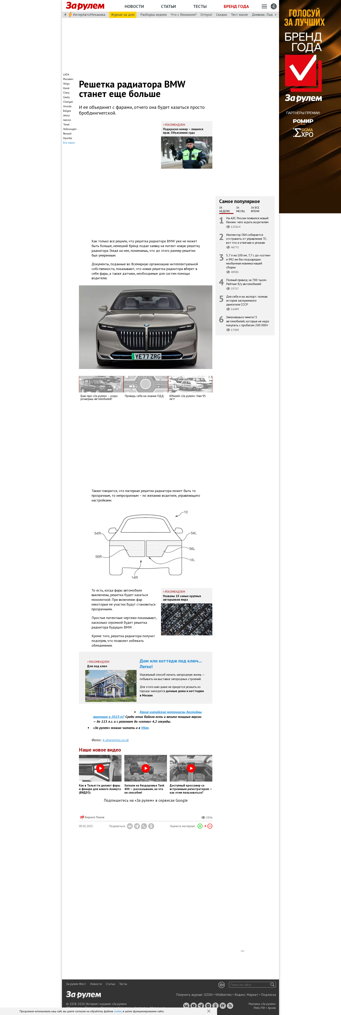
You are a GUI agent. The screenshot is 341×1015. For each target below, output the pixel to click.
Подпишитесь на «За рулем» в (146, 800)
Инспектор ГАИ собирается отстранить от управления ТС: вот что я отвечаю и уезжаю (246, 239)
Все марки (69, 142)
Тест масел (239, 14)
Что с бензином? (184, 14)
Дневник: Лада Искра (268, 14)
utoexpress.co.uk (115, 740)
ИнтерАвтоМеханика (89, 14)
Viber (144, 727)
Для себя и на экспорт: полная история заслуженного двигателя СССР (246, 300)
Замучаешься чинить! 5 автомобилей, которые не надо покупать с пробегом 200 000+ (247, 321)
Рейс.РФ (259, 1008)
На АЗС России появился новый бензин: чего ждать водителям (247, 220)
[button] (209, 1011)
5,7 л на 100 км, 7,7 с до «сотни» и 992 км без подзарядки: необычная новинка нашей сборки (248, 261)
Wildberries (223, 994)
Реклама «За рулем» (262, 1004)
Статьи (168, 6)
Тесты (200, 6)
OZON (208, 994)
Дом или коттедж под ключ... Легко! (171, 664)
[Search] (272, 985)
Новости (134, 6)
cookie (118, 1011)
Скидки (221, 14)
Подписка (268, 994)
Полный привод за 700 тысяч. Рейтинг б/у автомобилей (246, 282)
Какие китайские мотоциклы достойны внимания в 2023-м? (147, 714)
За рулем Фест (76, 984)
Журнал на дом (122, 14)
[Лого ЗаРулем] (85, 6)
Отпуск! (206, 14)
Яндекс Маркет (246, 994)
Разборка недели (153, 14)
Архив (272, 1008)
